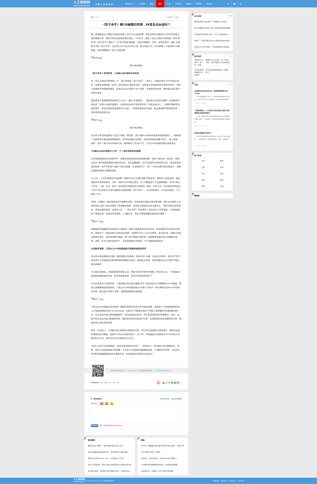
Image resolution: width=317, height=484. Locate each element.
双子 (109, 382)
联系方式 (233, 481)
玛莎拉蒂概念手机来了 (203, 133)
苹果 (221, 161)
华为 (203, 161)
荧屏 (105, 382)
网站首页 (129, 3)
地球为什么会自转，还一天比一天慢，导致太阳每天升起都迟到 (218, 61)
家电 (92, 17)
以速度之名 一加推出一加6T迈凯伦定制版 (157, 471)
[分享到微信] (175, 383)
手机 (221, 173)
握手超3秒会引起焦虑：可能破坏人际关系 (210, 21)
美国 (221, 180)
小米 (203, 173)
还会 (101, 382)
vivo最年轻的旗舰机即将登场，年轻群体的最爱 (159, 464)
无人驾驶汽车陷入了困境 (150, 452)
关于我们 (241, 481)
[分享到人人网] (172, 383)
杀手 (118, 382)
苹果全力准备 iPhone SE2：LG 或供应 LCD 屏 (105, 458)
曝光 (111, 42)
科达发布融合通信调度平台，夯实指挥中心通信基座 (108, 452)
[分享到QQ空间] (167, 383)
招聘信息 (216, 481)
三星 (203, 167)
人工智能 (95, 310)
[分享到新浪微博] (164, 383)
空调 (203, 186)
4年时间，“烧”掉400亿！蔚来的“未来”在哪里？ (159, 458)
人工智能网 (169, 17)
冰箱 (221, 186)
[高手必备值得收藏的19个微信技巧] (199, 75)
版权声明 (224, 481)
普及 (114, 382)
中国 (221, 167)
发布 (203, 180)
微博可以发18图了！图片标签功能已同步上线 (105, 445)
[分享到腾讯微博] (169, 383)
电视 (104, 229)
